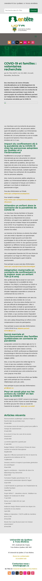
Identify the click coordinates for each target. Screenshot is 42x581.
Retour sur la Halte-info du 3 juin (14, 501)
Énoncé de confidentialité (21, 556)
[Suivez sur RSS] (9, 42)
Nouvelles (7, 75)
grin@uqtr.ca (8, 388)
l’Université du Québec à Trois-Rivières (25, 569)
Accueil (30, 73)
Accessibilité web (21, 558)
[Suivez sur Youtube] (21, 42)
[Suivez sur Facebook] (13, 42)
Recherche (15, 75)
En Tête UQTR (12, 73)
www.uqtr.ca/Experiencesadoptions (16, 193)
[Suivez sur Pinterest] (28, 42)
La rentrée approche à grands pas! (15, 442)
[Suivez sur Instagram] (32, 42)
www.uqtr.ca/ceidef (28, 406)
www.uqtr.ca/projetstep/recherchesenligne (19, 266)
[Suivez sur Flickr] (24, 42)
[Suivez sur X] (17, 42)
